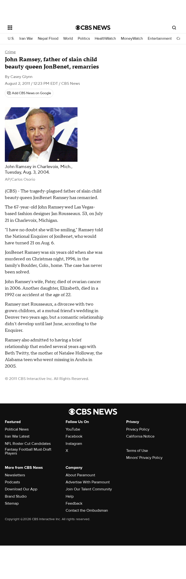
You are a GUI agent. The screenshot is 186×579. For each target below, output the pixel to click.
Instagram (74, 444)
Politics (84, 38)
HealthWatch (105, 38)
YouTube (73, 429)
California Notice (140, 436)
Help (70, 496)
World (68, 38)
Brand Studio (16, 496)
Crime (10, 52)
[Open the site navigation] (36, 27)
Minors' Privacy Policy (144, 458)
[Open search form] (174, 27)
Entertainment (160, 38)
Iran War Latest (17, 436)
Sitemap (12, 503)
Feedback (74, 503)
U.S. (11, 38)
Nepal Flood (48, 38)
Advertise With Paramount (88, 482)
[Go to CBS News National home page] (93, 27)
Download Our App (21, 489)
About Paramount (80, 475)
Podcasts (12, 482)
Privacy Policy (137, 429)
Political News (17, 429)
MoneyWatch (132, 38)
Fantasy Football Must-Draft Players (28, 451)
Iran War (26, 38)
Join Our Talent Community (89, 489)
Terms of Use (137, 451)
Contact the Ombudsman (87, 510)
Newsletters (15, 475)
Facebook (74, 436)
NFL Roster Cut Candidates (28, 444)
